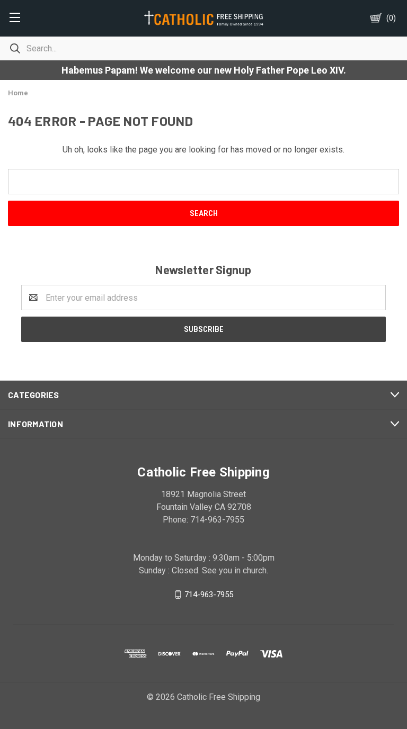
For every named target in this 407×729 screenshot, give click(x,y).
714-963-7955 (208, 594)
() (391, 18)
